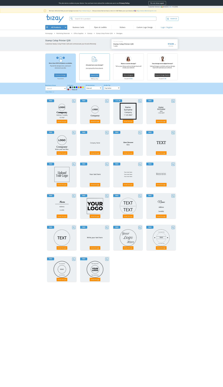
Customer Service (154, 7)
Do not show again (157, 3)
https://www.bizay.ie (85, 11)
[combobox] (55, 88)
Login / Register (167, 27)
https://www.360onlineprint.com (146, 11)
